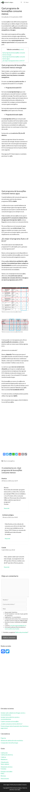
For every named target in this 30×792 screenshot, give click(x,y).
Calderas (3, 757)
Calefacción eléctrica (7, 755)
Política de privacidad (21, 632)
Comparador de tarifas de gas (9, 743)
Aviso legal (6, 784)
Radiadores (4, 759)
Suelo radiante (5, 764)
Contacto (24, 784)
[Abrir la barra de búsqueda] (20, 2)
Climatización (5, 762)
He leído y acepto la (15, 632)
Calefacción (4, 753)
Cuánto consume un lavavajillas (10, 721)
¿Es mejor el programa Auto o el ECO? (13, 61)
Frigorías (3, 738)
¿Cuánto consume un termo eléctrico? (11, 724)
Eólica (2, 773)
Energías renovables (6, 771)
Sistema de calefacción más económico (12, 740)
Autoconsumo (5, 778)
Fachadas (3, 769)
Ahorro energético (9, 461)
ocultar (21, 49)
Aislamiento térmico (6, 767)
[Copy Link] (25, 454)
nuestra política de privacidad (12, 628)
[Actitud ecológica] (7, 2)
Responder (6, 508)
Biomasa (3, 776)
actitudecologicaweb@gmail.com (18, 625)
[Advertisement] (15, 174)
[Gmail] (19, 454)
